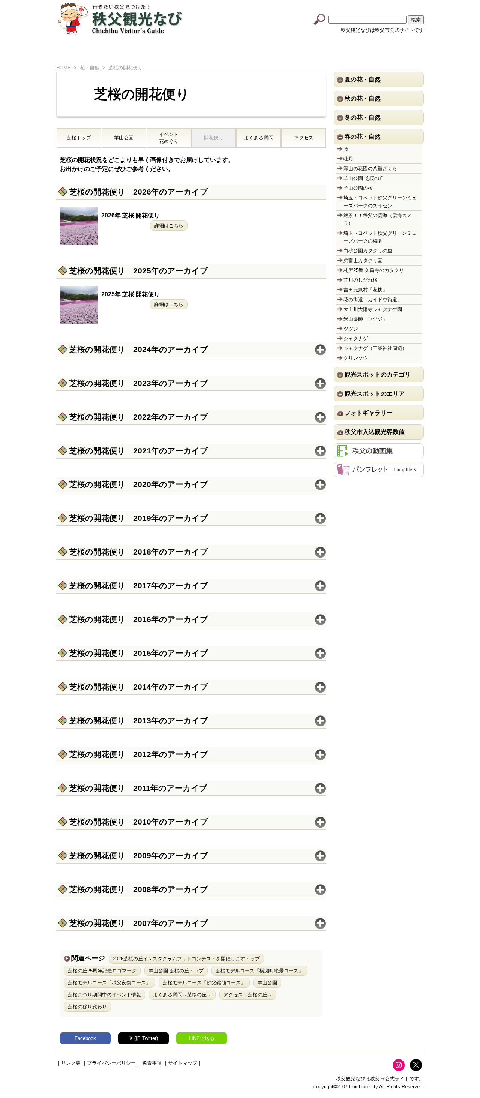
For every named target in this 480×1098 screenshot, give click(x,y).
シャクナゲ (356, 338)
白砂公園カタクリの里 (368, 251)
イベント (281, 51)
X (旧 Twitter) (143, 1038)
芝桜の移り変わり (87, 1007)
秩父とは (166, 51)
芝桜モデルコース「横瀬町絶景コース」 (259, 971)
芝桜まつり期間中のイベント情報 (104, 995)
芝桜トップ (79, 138)
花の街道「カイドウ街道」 (373, 299)
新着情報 (109, 51)
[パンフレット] (379, 473)
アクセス (338, 51)
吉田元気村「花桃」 (365, 289)
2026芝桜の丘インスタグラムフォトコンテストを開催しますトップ (186, 959)
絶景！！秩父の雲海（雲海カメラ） (378, 219)
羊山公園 (124, 138)
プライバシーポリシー (111, 1063)
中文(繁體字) (379, 4)
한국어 (409, 4)
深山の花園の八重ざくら (370, 168)
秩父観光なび (120, 19)
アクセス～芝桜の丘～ (248, 995)
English (321, 4)
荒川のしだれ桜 (361, 280)
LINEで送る (201, 1038)
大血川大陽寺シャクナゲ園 (373, 309)
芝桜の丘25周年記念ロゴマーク (102, 971)
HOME (68, 51)
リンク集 (71, 1063)
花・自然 (89, 67)
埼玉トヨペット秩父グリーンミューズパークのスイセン (380, 201)
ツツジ (351, 329)
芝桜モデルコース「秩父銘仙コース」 (204, 983)
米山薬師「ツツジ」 (365, 319)
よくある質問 (258, 138)
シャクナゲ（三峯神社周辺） (375, 348)
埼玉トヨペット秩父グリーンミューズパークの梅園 (380, 237)
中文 (350, 4)
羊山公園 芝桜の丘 (364, 178)
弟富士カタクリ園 (363, 260)
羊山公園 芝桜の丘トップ (176, 971)
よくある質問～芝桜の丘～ (182, 995)
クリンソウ (356, 358)
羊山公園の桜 (358, 188)
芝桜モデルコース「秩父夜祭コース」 (109, 983)
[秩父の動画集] (379, 454)
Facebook (85, 1038)
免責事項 (152, 1063)
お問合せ (395, 51)
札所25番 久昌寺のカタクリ (374, 270)
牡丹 (348, 159)
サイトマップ (182, 1063)
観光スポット (223, 51)
